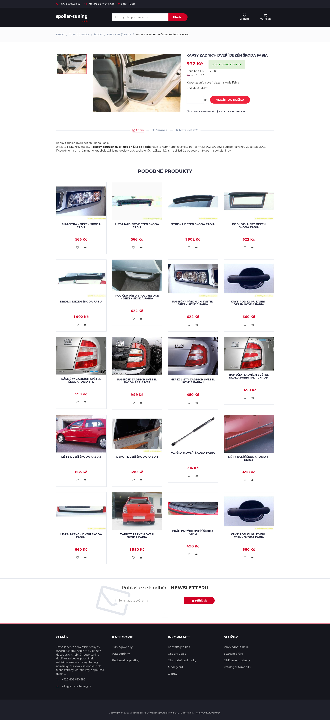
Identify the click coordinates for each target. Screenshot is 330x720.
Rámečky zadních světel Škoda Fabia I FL (81, 380)
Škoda (98, 34)
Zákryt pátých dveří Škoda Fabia (137, 536)
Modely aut (175, 667)
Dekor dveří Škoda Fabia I (137, 456)
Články (172, 673)
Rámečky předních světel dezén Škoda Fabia (193, 303)
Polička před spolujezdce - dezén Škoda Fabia (137, 297)
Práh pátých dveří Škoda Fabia (193, 532)
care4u (175, 712)
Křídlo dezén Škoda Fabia (81, 301)
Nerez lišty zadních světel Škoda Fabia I (193, 381)
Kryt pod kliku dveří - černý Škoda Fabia (249, 536)
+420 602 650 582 (70, 3)
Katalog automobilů (237, 667)
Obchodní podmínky (182, 660)
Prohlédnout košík (236, 647)
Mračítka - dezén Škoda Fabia (81, 225)
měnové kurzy (204, 712)
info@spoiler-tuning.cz (101, 3)
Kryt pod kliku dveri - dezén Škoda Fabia (249, 303)
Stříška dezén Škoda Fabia (193, 224)
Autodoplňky (121, 653)
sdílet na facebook (231, 111)
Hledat (178, 17)
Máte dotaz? (188, 130)
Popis (139, 130)
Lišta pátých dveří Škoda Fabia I (81, 536)
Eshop (60, 34)
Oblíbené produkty (237, 660)
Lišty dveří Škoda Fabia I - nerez (249, 458)
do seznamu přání (201, 111)
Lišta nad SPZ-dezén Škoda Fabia (137, 225)
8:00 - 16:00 (128, 3)
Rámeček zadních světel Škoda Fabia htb (137, 381)
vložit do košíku (230, 99)
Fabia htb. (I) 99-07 (119, 34)
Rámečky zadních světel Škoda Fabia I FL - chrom (249, 376)
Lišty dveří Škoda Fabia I (81, 456)
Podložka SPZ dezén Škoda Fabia (249, 225)
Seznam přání (233, 653)
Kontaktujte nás (179, 647)
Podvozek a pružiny (125, 660)
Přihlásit (200, 600)
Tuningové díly (79, 34)
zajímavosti (187, 712)
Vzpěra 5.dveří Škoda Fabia (193, 452)
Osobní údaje (177, 653)
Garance (161, 130)
